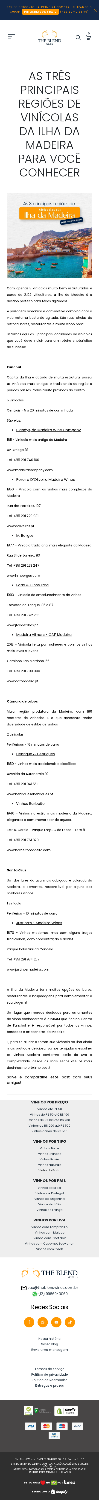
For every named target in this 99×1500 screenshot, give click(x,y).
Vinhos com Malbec (49, 1232)
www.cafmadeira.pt (22, 681)
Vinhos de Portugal (49, 1193)
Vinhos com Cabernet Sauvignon (49, 1243)
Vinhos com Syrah (49, 1249)
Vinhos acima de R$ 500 (49, 1131)
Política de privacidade (49, 1374)
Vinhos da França (50, 1210)
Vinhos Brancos (49, 1154)
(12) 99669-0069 (53, 1293)
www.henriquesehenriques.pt (30, 794)
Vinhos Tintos (49, 1148)
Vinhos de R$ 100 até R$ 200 (49, 1120)
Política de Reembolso (49, 1380)
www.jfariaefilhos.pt (22, 625)
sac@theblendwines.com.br (52, 1287)
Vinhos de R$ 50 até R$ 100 (49, 1114)
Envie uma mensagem (49, 1349)
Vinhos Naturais (49, 1165)
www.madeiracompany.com (30, 470)
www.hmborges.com (23, 575)
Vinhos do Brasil (49, 1188)
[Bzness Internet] (69, 1482)
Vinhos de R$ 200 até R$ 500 (49, 1125)
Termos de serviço (49, 1369)
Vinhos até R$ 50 (49, 1109)
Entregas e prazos (49, 1385)
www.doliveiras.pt (20, 526)
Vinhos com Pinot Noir (49, 1238)
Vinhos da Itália (49, 1204)
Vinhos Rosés (50, 1159)
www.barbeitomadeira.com (29, 850)
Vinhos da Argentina (49, 1199)
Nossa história (49, 1338)
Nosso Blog (49, 1344)
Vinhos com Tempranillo (49, 1227)
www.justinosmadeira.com (28, 969)
